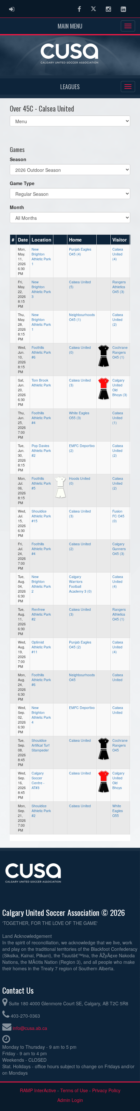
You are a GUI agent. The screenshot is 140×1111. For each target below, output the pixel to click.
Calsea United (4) (117, 254)
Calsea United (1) (117, 417)
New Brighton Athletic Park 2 (41, 584)
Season (18, 159)
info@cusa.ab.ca (30, 1028)
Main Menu (70, 26)
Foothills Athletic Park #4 (41, 417)
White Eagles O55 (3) (79, 415)
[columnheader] (13, 239)
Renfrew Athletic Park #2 (41, 614)
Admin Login (70, 1100)
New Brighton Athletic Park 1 (41, 256)
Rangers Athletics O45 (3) (119, 286)
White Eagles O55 (117, 810)
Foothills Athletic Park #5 (41, 483)
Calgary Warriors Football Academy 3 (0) (80, 584)
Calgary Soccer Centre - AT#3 (38, 780)
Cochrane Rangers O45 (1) (120, 352)
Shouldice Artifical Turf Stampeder (40, 745)
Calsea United (117, 677)
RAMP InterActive (38, 1090)
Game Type (22, 183)
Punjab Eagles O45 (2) (80, 644)
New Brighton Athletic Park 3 (41, 289)
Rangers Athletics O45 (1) (119, 614)
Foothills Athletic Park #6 (41, 352)
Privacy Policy (106, 1090)
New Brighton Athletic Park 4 (41, 715)
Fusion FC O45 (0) (118, 516)
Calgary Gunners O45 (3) (119, 548)
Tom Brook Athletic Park (41, 382)
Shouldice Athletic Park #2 (41, 810)
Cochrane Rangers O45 (120, 745)
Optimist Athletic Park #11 (41, 647)
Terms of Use (74, 1090)
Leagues (70, 86)
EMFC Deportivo (82, 707)
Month (17, 207)
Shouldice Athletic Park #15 (41, 516)
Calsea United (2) (117, 319)
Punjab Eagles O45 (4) (80, 251)
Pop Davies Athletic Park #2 (41, 450)
